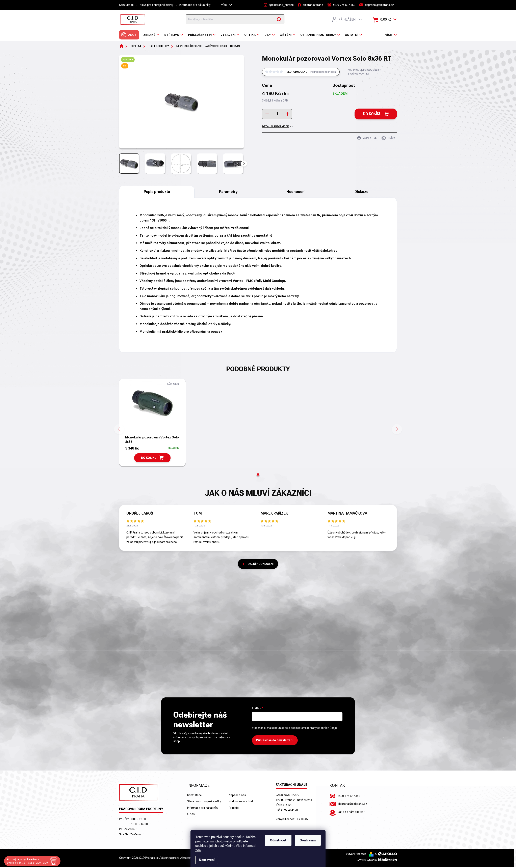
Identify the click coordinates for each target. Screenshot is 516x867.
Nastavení (206, 860)
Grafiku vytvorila (367, 860)
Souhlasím (308, 840)
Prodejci (234, 807)
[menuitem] (129, 34)
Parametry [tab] (228, 192)
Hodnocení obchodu (241, 801)
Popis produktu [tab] (157, 192)
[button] (258, 474)
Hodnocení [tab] (296, 192)
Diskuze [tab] (361, 192)
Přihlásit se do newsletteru (274, 740)
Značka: (358, 73)
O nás (191, 814)
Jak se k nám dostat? (351, 811)
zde (198, 850)
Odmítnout (278, 840)
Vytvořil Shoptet (356, 854)
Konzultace (126, 4)
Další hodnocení (261, 564)
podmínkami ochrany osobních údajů (314, 727)
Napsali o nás (237, 795)
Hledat (279, 19)
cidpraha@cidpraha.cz (352, 803)
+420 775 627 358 (349, 796)
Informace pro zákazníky (194, 4)
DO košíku (372, 114)
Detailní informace (275, 126)
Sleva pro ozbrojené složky (156, 4)
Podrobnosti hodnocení (323, 71)
